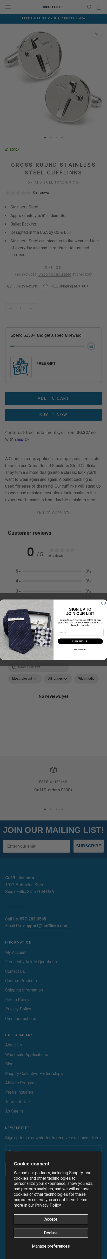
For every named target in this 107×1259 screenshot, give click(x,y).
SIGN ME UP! (80, 641)
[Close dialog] (104, 603)
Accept (50, 1219)
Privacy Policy (48, 1205)
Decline (51, 1232)
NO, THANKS (80, 649)
